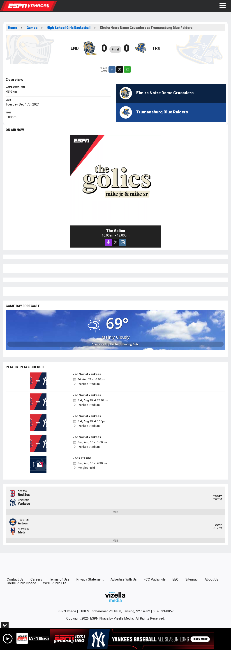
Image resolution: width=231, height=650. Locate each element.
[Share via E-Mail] (127, 69)
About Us (211, 579)
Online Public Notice (21, 583)
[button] (222, 5)
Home (12, 28)
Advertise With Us (124, 579)
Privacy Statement (90, 579)
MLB (115, 512)
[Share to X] (119, 69)
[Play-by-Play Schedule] (38, 380)
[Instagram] (122, 242)
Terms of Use (59, 579)
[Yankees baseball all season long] (132, 639)
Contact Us (15, 579)
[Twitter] (115, 242)
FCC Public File (155, 579)
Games (32, 28)
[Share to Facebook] (112, 69)
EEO (175, 579)
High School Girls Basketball (68, 28)
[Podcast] (108, 242)
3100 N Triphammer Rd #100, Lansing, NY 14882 (114, 611)
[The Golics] (115, 180)
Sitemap (191, 579)
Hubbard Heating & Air (124, 344)
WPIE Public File (54, 583)
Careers (36, 579)
